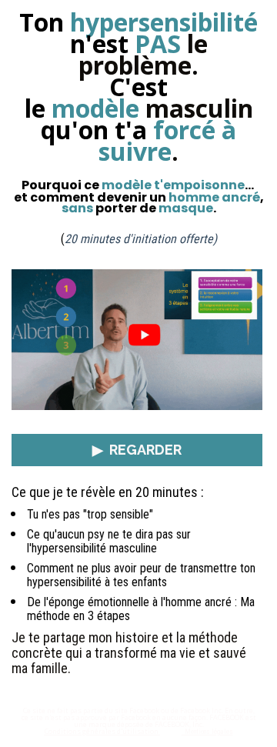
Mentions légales (207, 731)
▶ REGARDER (137, 450)
